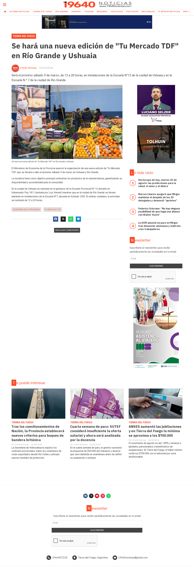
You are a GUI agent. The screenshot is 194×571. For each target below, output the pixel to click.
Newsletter (141, 240)
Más (185, 11)
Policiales (132, 11)
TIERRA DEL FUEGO (24, 36)
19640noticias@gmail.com (133, 557)
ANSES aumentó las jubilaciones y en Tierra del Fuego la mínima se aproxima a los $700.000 (155, 430)
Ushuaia (76, 11)
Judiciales (117, 11)
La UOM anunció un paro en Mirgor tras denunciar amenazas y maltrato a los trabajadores (159, 226)
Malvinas (102, 11)
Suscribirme (156, 266)
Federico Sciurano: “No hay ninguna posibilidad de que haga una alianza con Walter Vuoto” (159, 211)
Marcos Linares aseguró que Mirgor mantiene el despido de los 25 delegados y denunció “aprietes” (159, 197)
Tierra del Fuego (42, 11)
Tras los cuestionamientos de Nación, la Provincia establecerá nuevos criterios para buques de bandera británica (38, 433)
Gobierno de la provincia (26, 209)
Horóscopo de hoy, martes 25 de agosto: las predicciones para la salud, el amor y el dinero (157, 183)
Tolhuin (89, 11)
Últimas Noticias (19, 11)
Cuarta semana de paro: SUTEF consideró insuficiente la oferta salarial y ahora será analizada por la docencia (95, 433)
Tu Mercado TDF (53, 209)
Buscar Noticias (170, 11)
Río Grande (61, 11)
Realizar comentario (67, 230)
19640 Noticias (28, 67)
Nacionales (148, 11)
